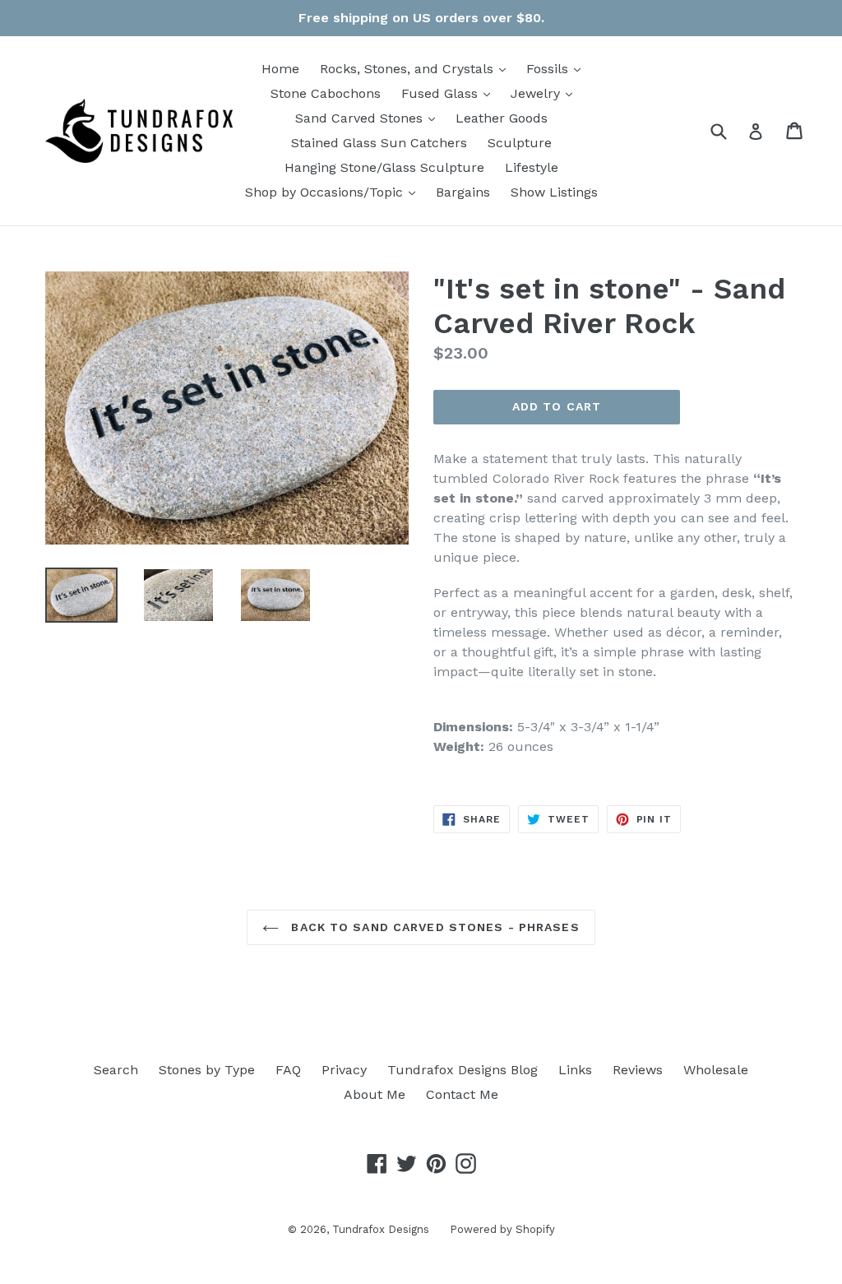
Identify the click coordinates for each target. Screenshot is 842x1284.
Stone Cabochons (326, 93)
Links (575, 1070)
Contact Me (462, 1094)
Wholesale (715, 1070)
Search (116, 1070)
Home (280, 68)
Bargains (463, 192)
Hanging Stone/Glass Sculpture (384, 167)
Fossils (557, 68)
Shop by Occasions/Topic (334, 191)
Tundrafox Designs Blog (462, 1070)
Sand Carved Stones (369, 117)
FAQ (288, 1070)
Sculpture (520, 143)
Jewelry (546, 93)
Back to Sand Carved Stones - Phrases (433, 927)
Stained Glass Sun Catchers (379, 143)
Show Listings (554, 192)
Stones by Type (207, 1070)
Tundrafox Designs (380, 1229)
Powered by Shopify (502, 1229)
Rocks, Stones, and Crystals (417, 68)
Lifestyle (531, 167)
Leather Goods (502, 118)
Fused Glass (449, 93)
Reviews (638, 1070)
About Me (374, 1094)
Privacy (344, 1070)
